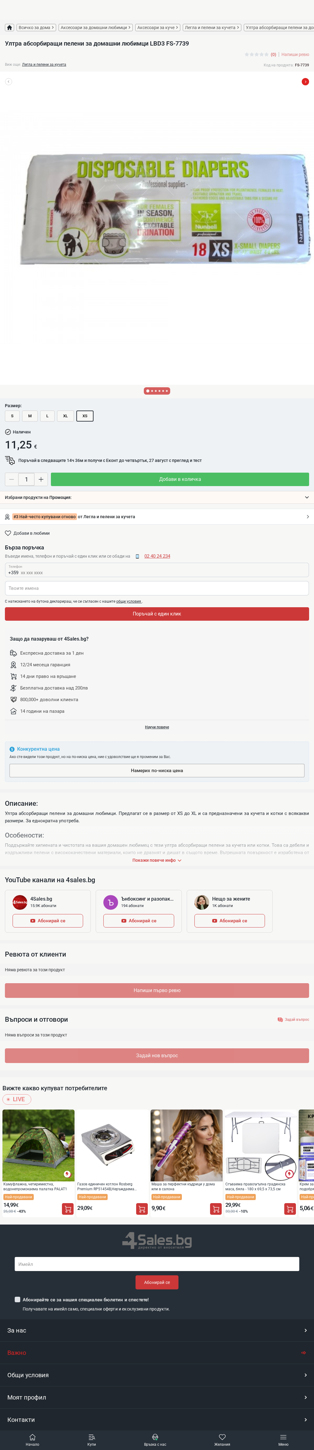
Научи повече (157, 727)
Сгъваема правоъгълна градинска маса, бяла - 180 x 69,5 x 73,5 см (255, 1186)
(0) (273, 54)
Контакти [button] (21, 1419)
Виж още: (13, 64)
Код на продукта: (279, 65)
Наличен (22, 431)
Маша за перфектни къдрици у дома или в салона (183, 1186)
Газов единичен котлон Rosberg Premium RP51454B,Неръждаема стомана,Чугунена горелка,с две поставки (105, 1186)
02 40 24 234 (157, 556)
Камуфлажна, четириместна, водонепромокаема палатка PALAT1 (35, 1186)
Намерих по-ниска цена (157, 770)
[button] (157, 497)
